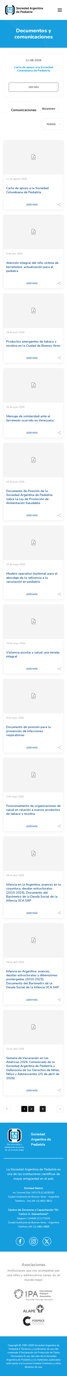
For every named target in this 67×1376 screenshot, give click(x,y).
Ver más (33, 87)
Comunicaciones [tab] (23, 110)
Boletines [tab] (48, 109)
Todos (51, 124)
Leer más (32, 204)
